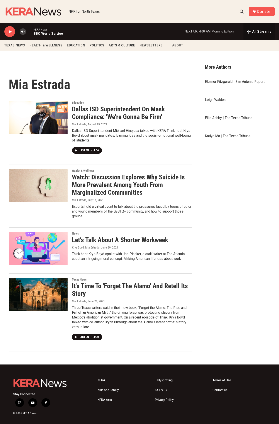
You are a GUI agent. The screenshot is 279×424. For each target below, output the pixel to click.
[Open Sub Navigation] (166, 45)
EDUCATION (76, 45)
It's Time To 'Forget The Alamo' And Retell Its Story (130, 289)
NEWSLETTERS (151, 45)
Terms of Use (222, 380)
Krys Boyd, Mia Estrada (86, 247)
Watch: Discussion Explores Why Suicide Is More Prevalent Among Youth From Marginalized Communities (128, 184)
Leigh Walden (215, 100)
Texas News (79, 279)
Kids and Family (108, 390)
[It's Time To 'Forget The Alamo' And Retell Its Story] (38, 294)
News (75, 233)
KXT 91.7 (161, 390)
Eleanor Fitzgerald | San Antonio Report (235, 82)
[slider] (30, 31)
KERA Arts (105, 400)
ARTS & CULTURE (122, 45)
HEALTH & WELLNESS (46, 45)
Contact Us (220, 390)
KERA (101, 380)
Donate (263, 11)
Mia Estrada (79, 124)
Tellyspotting (164, 380)
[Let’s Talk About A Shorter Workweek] (38, 248)
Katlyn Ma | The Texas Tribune (227, 136)
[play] (9, 31)
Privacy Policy (164, 400)
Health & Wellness (83, 170)
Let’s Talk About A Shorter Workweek (120, 240)
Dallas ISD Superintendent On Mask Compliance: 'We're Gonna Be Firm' (118, 113)
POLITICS (97, 45)
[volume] (23, 32)
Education (78, 102)
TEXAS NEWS (14, 45)
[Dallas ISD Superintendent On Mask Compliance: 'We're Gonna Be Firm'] (38, 117)
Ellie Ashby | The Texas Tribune (228, 118)
